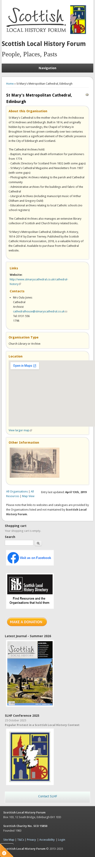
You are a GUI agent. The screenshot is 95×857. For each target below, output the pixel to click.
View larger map (20, 430)
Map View (28, 496)
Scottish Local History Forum (44, 44)
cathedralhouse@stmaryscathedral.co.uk (40, 311)
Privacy (31, 839)
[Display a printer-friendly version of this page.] (87, 94)
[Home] (37, 34)
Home (10, 83)
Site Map (8, 839)
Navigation (47, 68)
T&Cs (20, 839)
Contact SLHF (47, 796)
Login (61, 839)
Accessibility (47, 839)
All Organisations (17, 491)
